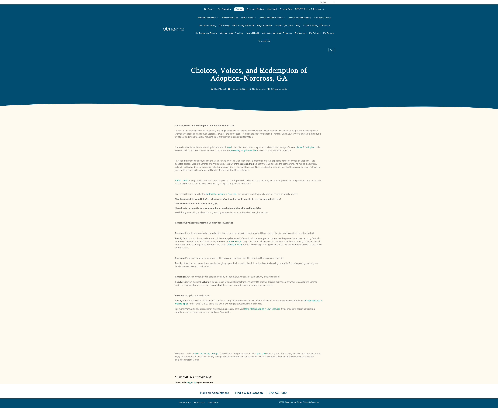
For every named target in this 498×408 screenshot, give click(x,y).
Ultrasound (272, 9)
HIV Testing (224, 26)
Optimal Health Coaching (299, 18)
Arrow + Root (181, 180)
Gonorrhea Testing (207, 26)
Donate (239, 9)
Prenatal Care (285, 9)
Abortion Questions (284, 26)
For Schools (314, 33)
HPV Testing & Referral (243, 26)
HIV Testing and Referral (206, 33)
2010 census (263, 353)
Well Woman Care (230, 18)
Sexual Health (252, 33)
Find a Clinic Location (249, 392)
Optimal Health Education (271, 18)
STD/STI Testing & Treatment (308, 9)
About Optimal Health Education (277, 33)
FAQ (298, 26)
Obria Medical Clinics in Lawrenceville (262, 309)
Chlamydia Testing (322, 18)
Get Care (208, 9)
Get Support (223, 9)
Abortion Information (207, 18)
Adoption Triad (235, 244)
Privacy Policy (185, 402)
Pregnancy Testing (255, 9)
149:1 (228, 147)
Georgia (214, 353)
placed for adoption (305, 147)
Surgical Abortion (264, 26)
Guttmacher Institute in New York (221, 194)
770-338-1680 (278, 392)
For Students (300, 33)
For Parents (328, 33)
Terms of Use (264, 41)
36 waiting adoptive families (243, 150)
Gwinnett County (202, 353)
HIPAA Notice (199, 402)
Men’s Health (247, 18)
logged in (191, 382)
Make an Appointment (214, 392)
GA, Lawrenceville (279, 89)
